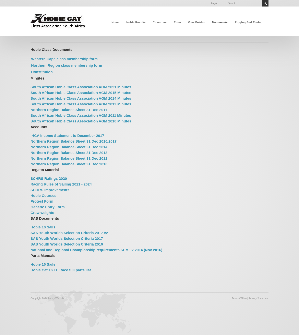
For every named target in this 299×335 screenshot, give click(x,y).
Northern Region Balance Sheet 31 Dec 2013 (69, 153)
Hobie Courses (43, 196)
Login (214, 3)
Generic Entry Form (48, 207)
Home (115, 22)
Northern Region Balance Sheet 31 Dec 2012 (69, 158)
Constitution (42, 72)
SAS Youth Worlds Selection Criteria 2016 (67, 244)
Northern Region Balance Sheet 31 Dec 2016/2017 (74, 141)
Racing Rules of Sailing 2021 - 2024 (61, 184)
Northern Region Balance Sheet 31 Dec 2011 (69, 110)
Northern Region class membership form (66, 65)
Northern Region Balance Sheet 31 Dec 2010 (69, 164)
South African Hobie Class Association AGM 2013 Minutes (81, 104)
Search (265, 3)
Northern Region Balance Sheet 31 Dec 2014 (69, 147)
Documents (220, 22)
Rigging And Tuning (249, 22)
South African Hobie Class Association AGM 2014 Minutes (81, 98)
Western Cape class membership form (64, 59)
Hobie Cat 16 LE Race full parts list (61, 270)
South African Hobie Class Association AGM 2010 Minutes (81, 121)
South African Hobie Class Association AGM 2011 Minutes (81, 115)
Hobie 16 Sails (43, 227)
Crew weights (42, 213)
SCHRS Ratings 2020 (49, 179)
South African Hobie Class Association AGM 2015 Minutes (81, 93)
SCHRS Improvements (50, 190)
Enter (177, 22)
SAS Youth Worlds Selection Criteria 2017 (67, 239)
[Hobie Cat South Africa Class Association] (58, 21)
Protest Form (42, 201)
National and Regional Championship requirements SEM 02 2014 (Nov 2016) (96, 250)
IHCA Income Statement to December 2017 (67, 136)
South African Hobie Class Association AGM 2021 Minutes (81, 87)
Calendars (160, 22)
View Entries (196, 22)
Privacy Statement (258, 298)
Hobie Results (136, 22)
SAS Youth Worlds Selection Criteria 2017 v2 (69, 233)
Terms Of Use (239, 298)
